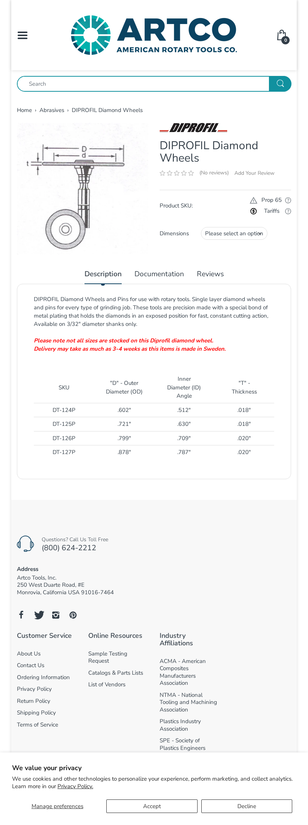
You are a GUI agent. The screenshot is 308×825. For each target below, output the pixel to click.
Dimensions (174, 233)
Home (24, 110)
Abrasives (51, 110)
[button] (177, 173)
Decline (246, 806)
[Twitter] (38, 615)
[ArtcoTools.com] (154, 34)
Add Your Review (254, 173)
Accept (152, 806)
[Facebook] (21, 615)
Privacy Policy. (75, 786)
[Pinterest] (73, 615)
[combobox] (154, 84)
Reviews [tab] (210, 274)
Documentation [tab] (159, 274)
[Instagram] (55, 615)
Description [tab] (103, 274)
